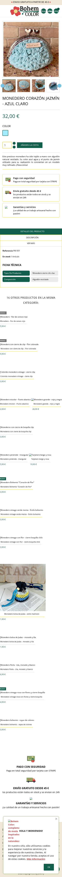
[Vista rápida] (10, 326)
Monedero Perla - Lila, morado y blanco (16, 669)
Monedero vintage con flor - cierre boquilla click (20, 542)
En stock (6, 256)
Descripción (32, 237)
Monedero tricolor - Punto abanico (14, 404)
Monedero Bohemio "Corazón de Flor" (16, 486)
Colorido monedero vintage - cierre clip (16, 376)
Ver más (31, 243)
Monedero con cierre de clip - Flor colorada (18, 348)
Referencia (8, 250)
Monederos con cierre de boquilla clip (15, 431)
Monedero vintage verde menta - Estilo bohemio (21, 514)
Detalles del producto (32, 231)
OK (49, 867)
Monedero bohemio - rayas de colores (16, 724)
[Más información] (15, 326)
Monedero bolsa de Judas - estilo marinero (21, 614)
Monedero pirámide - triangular (13, 459)
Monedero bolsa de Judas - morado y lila (17, 641)
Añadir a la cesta (30, 145)
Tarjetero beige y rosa (40, 459)
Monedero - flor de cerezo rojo (12, 321)
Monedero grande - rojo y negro (47, 404)
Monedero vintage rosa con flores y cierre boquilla (21, 697)
